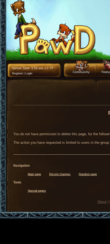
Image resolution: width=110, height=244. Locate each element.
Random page (88, 174)
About (102, 202)
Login (28, 73)
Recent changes (59, 174)
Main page (34, 174)
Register (17, 73)
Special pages (37, 190)
